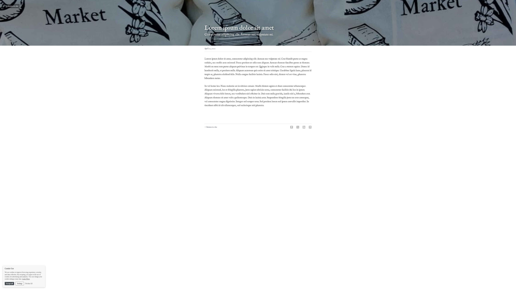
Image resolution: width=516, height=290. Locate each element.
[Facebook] (291, 127)
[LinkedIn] (304, 127)
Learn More (26, 279)
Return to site (13, 6)
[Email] (310, 127)
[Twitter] (297, 127)
